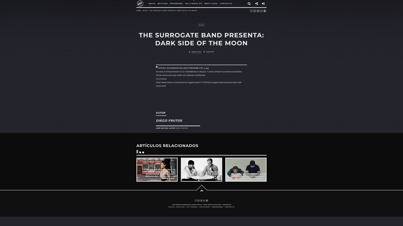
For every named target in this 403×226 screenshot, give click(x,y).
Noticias (180, 207)
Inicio (171, 207)
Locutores (204, 207)
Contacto (230, 207)
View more (157, 170)
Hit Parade (192, 207)
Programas (217, 207)
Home (138, 11)
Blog (145, 11)
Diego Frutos (196, 52)
